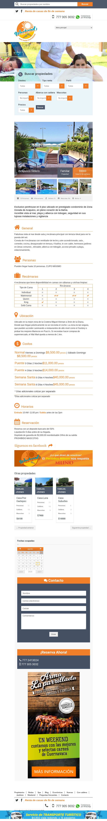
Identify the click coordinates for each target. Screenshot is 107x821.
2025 (21, 572)
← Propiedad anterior (25, 528)
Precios (22, 104)
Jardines (19, 795)
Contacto (65, 795)
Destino (22, 80)
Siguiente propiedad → (81, 528)
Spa (39, 792)
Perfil (68, 80)
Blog (47, 792)
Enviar (53, 634)
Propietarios (20, 792)
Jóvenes (20, 492)
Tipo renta (47, 80)
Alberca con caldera (45, 92)
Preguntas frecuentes (48, 795)
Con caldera (82, 792)
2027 (39, 572)
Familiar (20, 489)
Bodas (31, 792)
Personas (23, 92)
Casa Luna (42, 498)
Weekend (31, 795)
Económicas (58, 792)
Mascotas (61, 92)
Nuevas (70, 792)
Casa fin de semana (82, 174)
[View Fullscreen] (53, 150)
